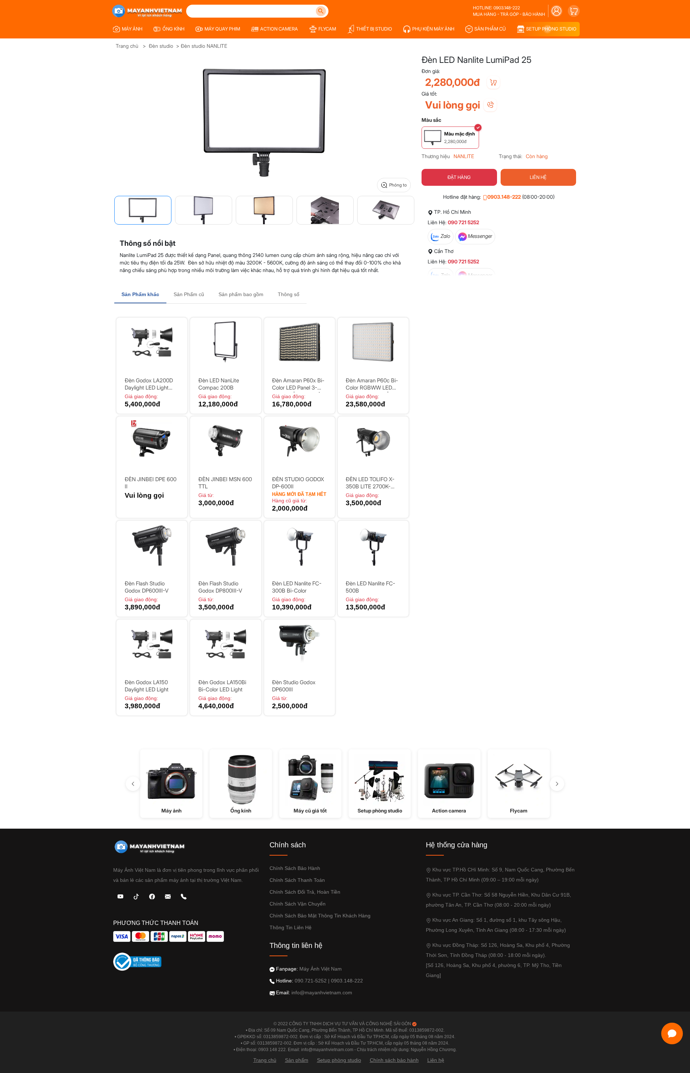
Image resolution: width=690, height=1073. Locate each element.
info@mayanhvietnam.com (321, 992)
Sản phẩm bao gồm (240, 294)
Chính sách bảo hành (295, 868)
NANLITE (464, 156)
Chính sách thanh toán (297, 880)
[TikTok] (136, 896)
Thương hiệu (436, 156)
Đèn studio (161, 46)
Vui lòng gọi (452, 105)
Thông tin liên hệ (291, 927)
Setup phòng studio (339, 1060)
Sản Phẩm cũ (189, 294)
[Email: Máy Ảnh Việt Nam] (168, 896)
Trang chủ (127, 46)
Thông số (288, 294)
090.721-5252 (311, 981)
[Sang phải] (557, 784)
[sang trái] (133, 784)
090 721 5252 (463, 222)
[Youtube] (120, 896)
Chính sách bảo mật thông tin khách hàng (320, 915)
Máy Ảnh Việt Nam (320, 969)
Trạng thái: (510, 156)
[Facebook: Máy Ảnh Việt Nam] (152, 896)
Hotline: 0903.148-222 (496, 7)
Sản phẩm (296, 1060)
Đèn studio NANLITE (204, 46)
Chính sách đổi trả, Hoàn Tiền (305, 892)
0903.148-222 (504, 197)
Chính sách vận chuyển (298, 904)
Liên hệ (435, 1060)
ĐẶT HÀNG (459, 177)
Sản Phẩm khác (140, 294)
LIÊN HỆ (538, 177)
